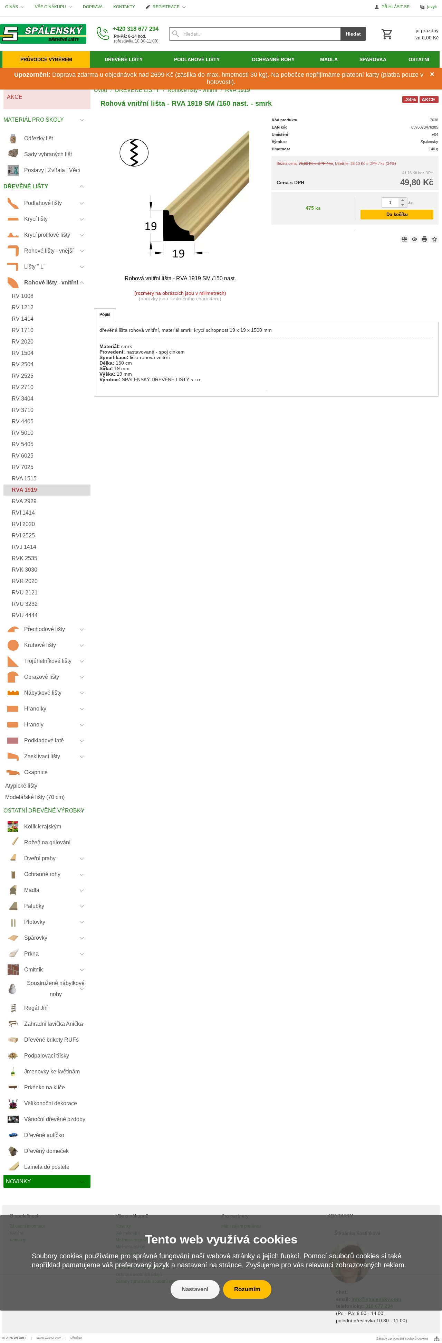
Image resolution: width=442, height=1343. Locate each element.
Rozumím (247, 1289)
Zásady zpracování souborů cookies (402, 1338)
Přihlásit (76, 1338)
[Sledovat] (414, 239)
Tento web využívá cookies (221, 1239)
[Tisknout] (424, 239)
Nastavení (195, 1289)
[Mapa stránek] (437, 1338)
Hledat (353, 34)
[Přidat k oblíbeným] (434, 239)
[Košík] (409, 34)
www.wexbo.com (49, 1338)
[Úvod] (43, 34)
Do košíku (397, 214)
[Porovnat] (404, 239)
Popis (104, 314)
